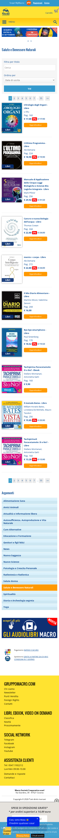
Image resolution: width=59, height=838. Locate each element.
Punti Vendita (11, 696)
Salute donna (10, 581)
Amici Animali (11, 507)
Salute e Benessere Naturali (18, 587)
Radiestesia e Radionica (16, 574)
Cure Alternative (12, 529)
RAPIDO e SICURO (31, 650)
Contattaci (9, 777)
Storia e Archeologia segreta (18, 600)
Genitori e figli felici (13, 542)
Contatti (8, 703)
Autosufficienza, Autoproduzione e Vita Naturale (24, 522)
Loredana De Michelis (34, 409)
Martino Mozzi (30, 300)
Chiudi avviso (37, 835)
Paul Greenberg (31, 336)
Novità (7, 721)
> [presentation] (31, 41)
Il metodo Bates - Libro (35, 403)
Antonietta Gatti (31, 376)
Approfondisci (35, 125)
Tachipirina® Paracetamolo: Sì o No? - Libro (36, 442)
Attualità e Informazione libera (20, 513)
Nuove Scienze (11, 561)
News (6, 548)
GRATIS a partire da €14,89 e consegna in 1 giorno (31, 657)
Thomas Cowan (31, 225)
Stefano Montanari (33, 373)
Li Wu (26, 111)
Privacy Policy (23, 835)
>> (48, 98)
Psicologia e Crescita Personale (20, 568)
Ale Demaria (29, 149)
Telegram (9, 739)
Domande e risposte (14, 773)
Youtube (8, 750)
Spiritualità (9, 594)
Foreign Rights (11, 700)
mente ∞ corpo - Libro (35, 257)
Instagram (9, 747)
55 (41, 98)
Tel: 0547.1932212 (13, 765)
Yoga (6, 606)
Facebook (9, 743)
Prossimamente (12, 725)
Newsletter (10, 692)
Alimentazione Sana (14, 500)
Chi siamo (9, 688)
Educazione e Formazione (17, 535)
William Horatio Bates (34, 406)
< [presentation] (28, 41)
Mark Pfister (29, 192)
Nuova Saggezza (12, 555)
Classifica (9, 718)
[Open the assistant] (7, 831)
